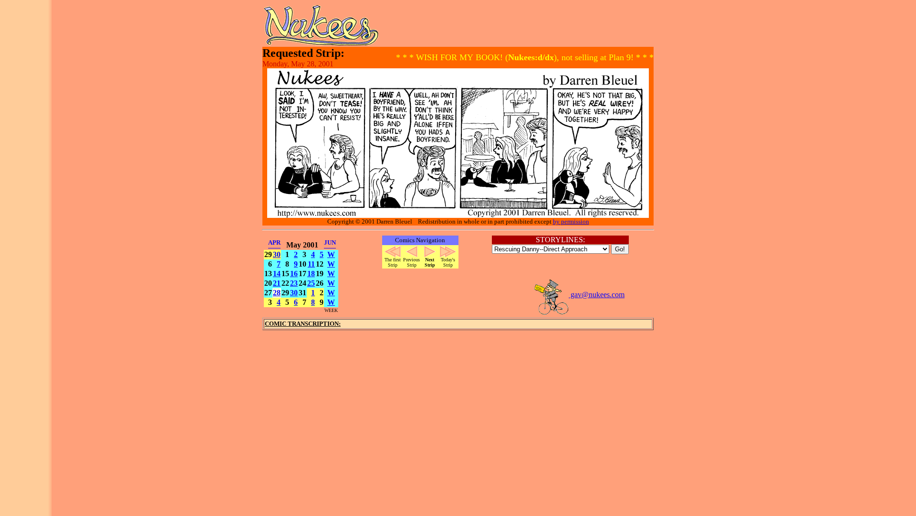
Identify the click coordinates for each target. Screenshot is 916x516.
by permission (571, 221)
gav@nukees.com (597, 294)
